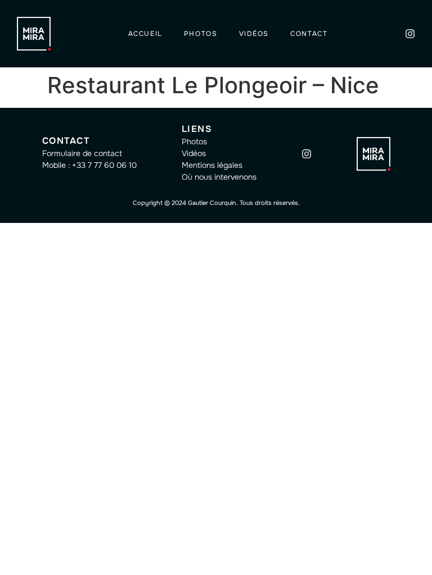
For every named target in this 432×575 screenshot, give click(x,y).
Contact (308, 33)
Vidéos (254, 33)
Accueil (145, 33)
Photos (201, 33)
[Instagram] (410, 34)
